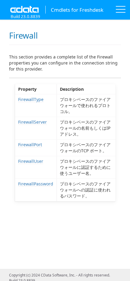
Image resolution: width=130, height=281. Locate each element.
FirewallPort (30, 144)
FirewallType (31, 99)
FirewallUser (30, 161)
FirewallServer (32, 122)
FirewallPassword (35, 184)
